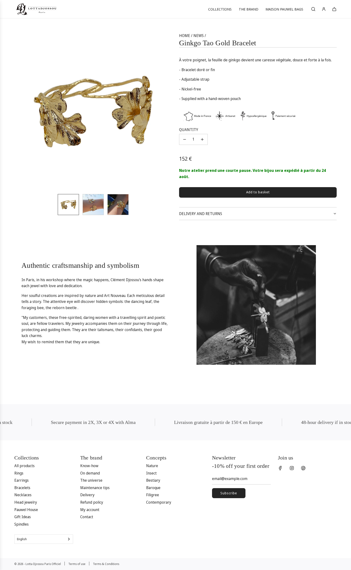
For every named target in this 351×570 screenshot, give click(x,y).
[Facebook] (280, 468)
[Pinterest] (303, 468)
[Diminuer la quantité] (184, 139)
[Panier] (334, 9)
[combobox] (43, 539)
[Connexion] (324, 9)
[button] (20, 111)
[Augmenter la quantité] (202, 139)
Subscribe (228, 493)
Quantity (188, 129)
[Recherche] (313, 9)
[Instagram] (292, 468)
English (22, 539)
